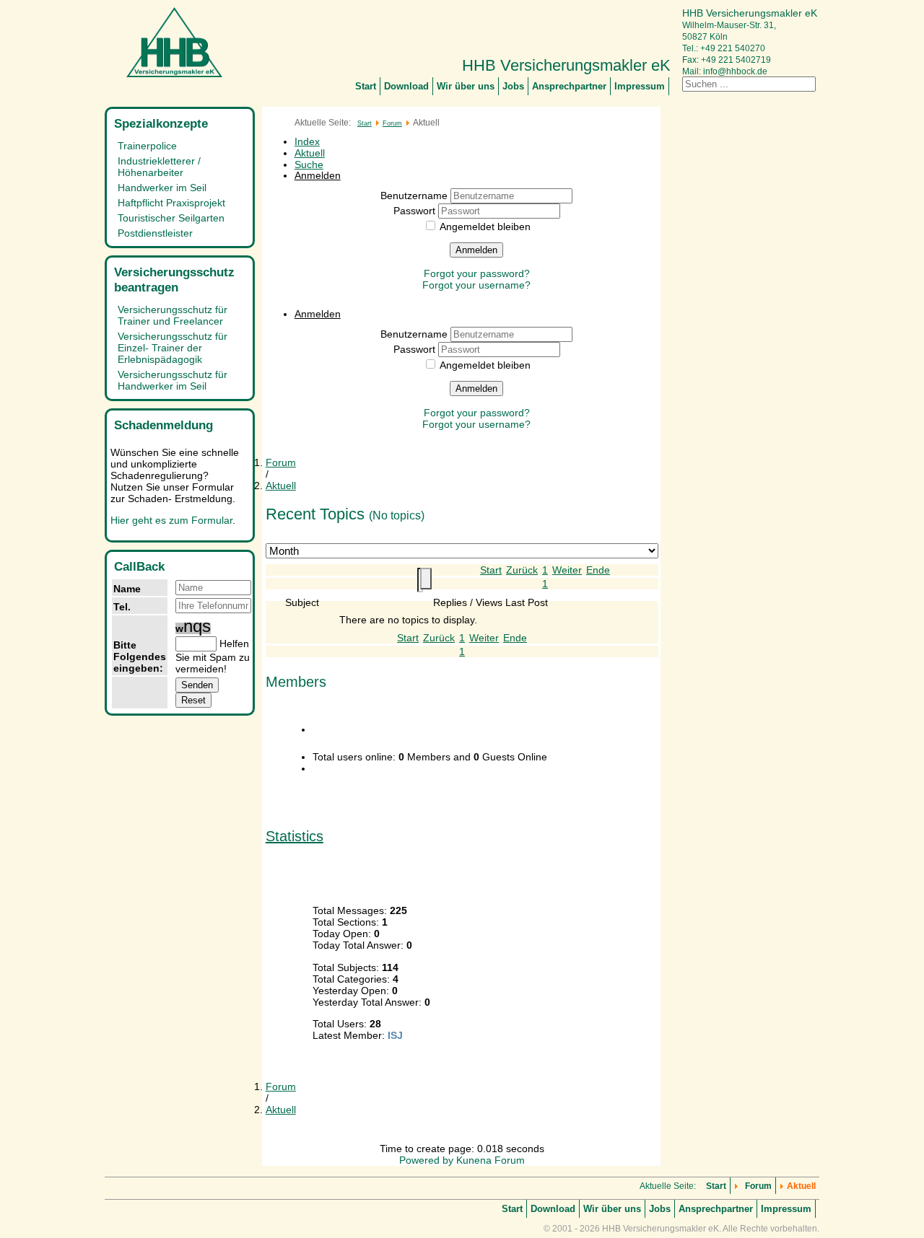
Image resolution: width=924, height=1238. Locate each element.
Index (307, 141)
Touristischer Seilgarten (171, 218)
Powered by (426, 1160)
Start (365, 86)
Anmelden (476, 250)
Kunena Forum (490, 1160)
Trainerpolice (147, 146)
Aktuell (310, 153)
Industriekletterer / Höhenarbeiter (159, 166)
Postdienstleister (155, 233)
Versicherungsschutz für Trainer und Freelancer (172, 315)
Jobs (513, 86)
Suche (309, 164)
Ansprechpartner (569, 86)
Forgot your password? (477, 273)
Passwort (415, 210)
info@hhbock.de (735, 71)
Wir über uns (465, 86)
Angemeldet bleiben (485, 226)
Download (406, 86)
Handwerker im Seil (162, 187)
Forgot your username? (476, 285)
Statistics (294, 836)
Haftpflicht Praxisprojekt (171, 202)
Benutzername (415, 195)
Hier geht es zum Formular (171, 520)
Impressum (639, 86)
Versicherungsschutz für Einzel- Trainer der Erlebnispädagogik (172, 347)
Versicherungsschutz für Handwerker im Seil (172, 380)
